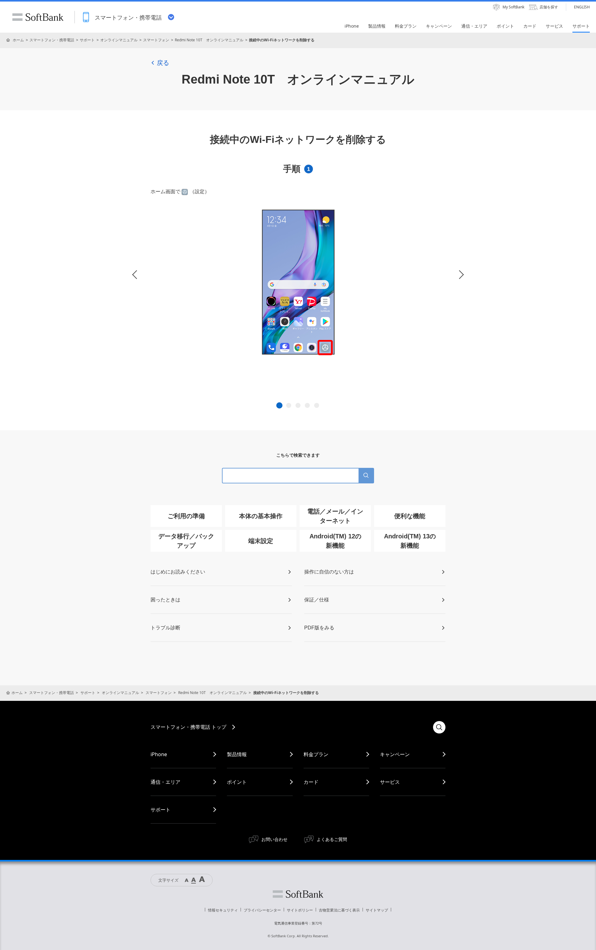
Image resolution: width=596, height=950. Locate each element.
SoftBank (38, 17)
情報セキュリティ (223, 910)
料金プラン (316, 754)
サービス (390, 782)
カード (311, 782)
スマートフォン (156, 40)
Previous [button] (136, 274)
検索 (439, 727)
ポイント (237, 782)
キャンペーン (395, 754)
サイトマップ (377, 910)
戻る (163, 62)
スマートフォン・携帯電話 (51, 40)
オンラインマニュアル (119, 40)
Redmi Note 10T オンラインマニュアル (209, 40)
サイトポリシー (300, 910)
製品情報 (237, 754)
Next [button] (459, 274)
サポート (87, 40)
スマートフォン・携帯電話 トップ (188, 727)
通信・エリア (165, 782)
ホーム (18, 40)
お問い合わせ (274, 839)
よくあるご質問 (332, 839)
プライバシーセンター (262, 910)
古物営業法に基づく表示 (339, 910)
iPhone (159, 754)
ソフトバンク (298, 894)
